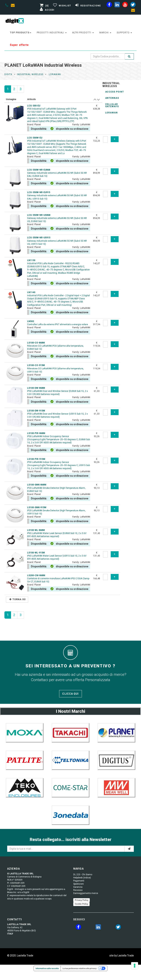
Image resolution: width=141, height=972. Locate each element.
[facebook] (109, 5)
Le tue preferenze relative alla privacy (80, 968)
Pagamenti (78, 880)
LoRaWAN (111, 112)
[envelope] (13, 6)
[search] (129, 56)
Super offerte (19, 44)
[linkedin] (117, 5)
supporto (123, 32)
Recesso (77, 890)
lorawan (54, 74)
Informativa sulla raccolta (47, 968)
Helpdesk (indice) (82, 877)
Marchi (104, 32)
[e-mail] (129, 849)
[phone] (6, 6)
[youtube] (125, 5)
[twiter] (133, 5)
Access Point (114, 91)
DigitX (8, 74)
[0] (47, 5)
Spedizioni (78, 884)
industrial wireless (30, 74)
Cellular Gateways (112, 105)
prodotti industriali (51, 32)
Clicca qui (70, 693)
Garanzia (77, 887)
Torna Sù (19, 599)
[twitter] (118, 927)
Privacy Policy (81, 900)
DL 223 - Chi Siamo (82, 874)
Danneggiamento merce (85, 893)
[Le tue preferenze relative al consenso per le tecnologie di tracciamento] (134, 965)
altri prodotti (82, 32)
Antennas (112, 98)
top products (19, 32)
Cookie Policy (81, 904)
